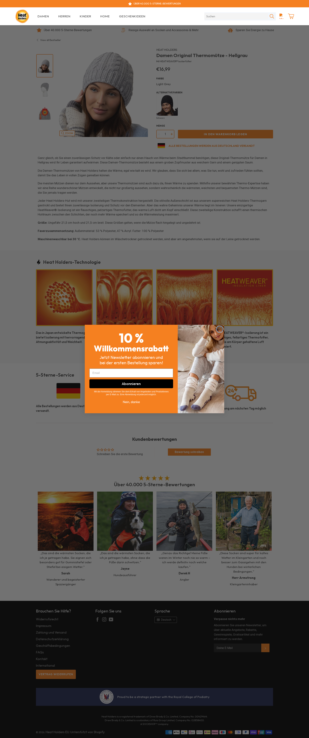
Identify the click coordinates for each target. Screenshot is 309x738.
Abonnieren (131, 383)
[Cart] (291, 16)
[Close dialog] (220, 329)
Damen (43, 16)
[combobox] (236, 16)
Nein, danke (131, 402)
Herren (64, 16)
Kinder (85, 16)
